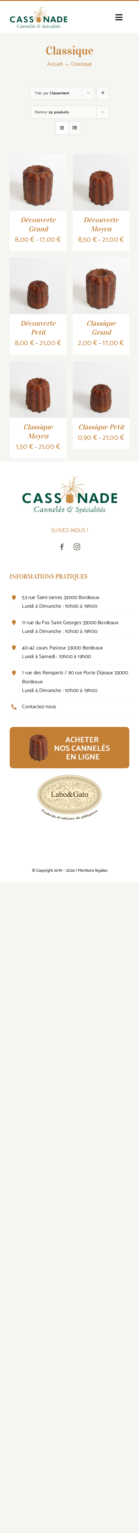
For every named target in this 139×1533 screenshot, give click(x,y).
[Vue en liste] (75, 128)
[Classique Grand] (101, 262)
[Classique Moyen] (38, 366)
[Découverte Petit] (38, 262)
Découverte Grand (38, 224)
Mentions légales (92, 870)
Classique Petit (101, 426)
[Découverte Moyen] (101, 158)
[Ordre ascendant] (103, 93)
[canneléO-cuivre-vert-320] (38, 8)
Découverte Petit (38, 328)
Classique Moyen (38, 431)
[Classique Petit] (101, 366)
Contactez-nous (39, 706)
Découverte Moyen (101, 224)
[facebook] (62, 547)
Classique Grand (101, 328)
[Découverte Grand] (38, 158)
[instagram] (77, 547)
